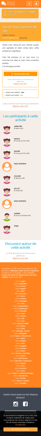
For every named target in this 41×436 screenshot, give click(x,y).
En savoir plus (20, 424)
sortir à (20, 281)
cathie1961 (23, 38)
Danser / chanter (8, 35)
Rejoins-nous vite (20, 84)
